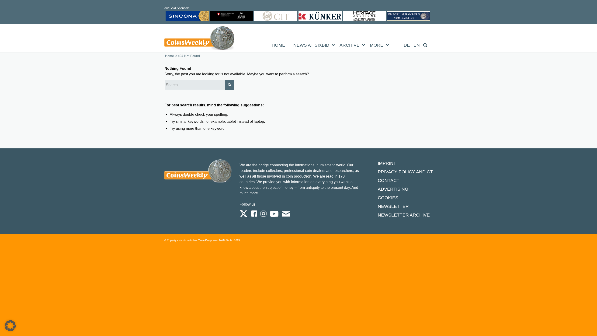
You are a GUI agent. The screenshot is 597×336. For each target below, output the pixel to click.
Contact (388, 180)
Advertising (393, 189)
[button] (10, 325)
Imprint (387, 163)
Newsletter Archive (404, 215)
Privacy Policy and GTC (407, 171)
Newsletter (393, 206)
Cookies (388, 197)
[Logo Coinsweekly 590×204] (199, 39)
